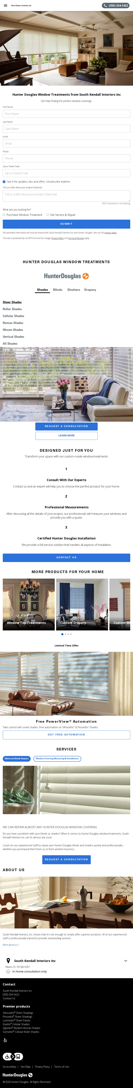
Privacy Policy (57, 238)
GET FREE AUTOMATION (66, 735)
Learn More (67, 436)
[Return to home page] (21, 5)
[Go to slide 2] (65, 634)
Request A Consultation (66, 426)
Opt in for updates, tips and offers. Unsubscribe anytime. (38, 181)
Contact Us (66, 558)
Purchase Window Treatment (24, 215)
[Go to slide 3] (68, 634)
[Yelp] (5, 1040)
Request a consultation (66, 860)
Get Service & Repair (63, 215)
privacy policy (110, 232)
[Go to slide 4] (71, 634)
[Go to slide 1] (62, 634)
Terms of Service (76, 238)
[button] (5, 5)
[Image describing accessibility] (13, 1056)
